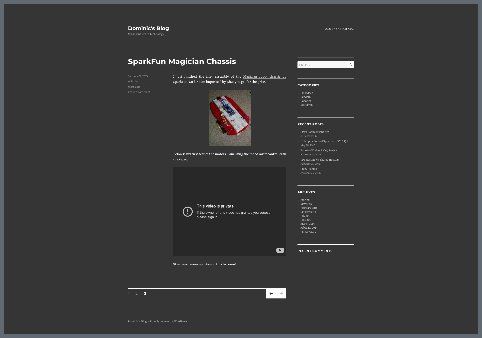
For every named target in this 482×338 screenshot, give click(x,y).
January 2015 (308, 231)
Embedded (306, 93)
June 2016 (306, 200)
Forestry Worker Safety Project (318, 150)
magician (134, 86)
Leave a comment (139, 91)
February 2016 (309, 208)
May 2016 (306, 204)
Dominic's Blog (148, 28)
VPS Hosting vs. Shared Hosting (319, 159)
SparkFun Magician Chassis (182, 61)
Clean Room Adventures (314, 132)
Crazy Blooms (308, 169)
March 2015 (307, 223)
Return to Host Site (339, 29)
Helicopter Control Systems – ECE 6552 (324, 141)
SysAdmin (306, 105)
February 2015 (308, 227)
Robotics (133, 81)
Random (305, 97)
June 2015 (306, 219)
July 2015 (305, 215)
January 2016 (308, 212)
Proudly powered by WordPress (168, 321)
